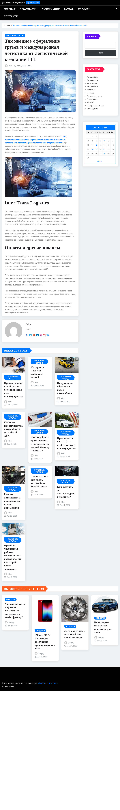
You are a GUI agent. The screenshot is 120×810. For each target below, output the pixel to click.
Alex (10, 65)
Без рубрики (92, 86)
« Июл (99, 161)
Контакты (11, 16)
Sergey (11, 622)
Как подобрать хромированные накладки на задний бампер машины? (40, 444)
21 (104, 149)
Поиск (91, 36)
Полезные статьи (94, 96)
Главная (10, 9)
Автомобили (92, 77)
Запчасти (91, 89)
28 (104, 153)
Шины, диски (92, 108)
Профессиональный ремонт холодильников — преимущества (13, 390)
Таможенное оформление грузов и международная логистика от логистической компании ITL (50, 25)
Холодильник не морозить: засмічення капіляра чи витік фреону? (15, 610)
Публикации (51, 9)
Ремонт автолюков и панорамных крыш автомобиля (12, 501)
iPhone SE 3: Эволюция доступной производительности (45, 642)
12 (96, 145)
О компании (29, 9)
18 (92, 149)
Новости (84, 9)
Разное (69, 9)
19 (96, 149)
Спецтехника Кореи (95, 105)
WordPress (42, 683)
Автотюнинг (92, 83)
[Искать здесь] (117, 8)
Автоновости (92, 80)
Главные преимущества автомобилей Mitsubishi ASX (13, 429)
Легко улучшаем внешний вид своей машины (74, 634)
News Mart (53, 683)
